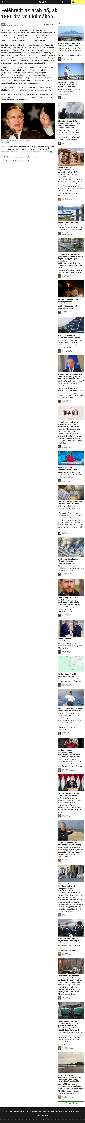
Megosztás (49, 24)
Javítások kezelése (35, 1111)
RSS (66, 1111)
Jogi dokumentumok (48, 1111)
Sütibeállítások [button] (74, 1111)
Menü (5, 2)
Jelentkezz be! (79, 2)
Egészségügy (8, 25)
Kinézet (66, 2)
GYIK (7, 1111)
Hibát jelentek (14, 1111)
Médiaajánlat (60, 1111)
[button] (6, 157)
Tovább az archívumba (71, 1103)
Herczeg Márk (8, 23)
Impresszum (24, 1111)
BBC (51, 152)
